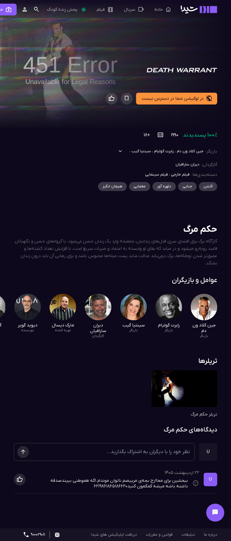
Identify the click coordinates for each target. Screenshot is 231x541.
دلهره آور (164, 186)
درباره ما (210, 534)
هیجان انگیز (112, 186)
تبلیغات (188, 534)
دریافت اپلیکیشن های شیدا (114, 534)
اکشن (208, 186)
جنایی (187, 186)
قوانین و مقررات (159, 534)
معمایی (140, 186)
